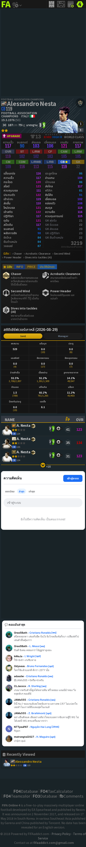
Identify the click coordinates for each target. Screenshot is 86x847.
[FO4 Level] (80, 124)
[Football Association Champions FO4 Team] (80, 103)
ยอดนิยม (10, 491)
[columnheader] (31, 419)
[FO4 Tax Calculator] (71, 4)
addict (6, 7)
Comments (71, 796)
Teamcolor (16, 796)
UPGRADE (13, 136)
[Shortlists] (58, 428)
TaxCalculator (56, 791)
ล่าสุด (21, 491)
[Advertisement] (43, 52)
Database (25, 791)
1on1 (23, 336)
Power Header (13, 257)
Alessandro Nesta (31, 103)
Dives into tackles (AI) (38, 257)
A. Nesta (23, 426)
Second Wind (62, 253)
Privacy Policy (61, 834)
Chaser (18, 253)
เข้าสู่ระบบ (73, 478)
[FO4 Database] (80, 4)
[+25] (43, 465)
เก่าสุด (32, 491)
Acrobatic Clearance (38, 253)
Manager (63, 336)
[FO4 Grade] (80, 130)
